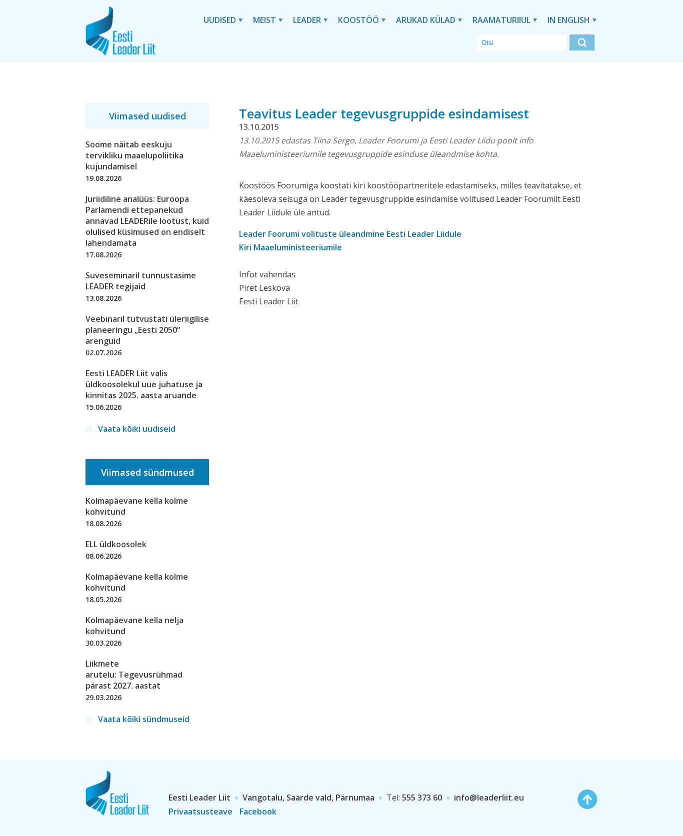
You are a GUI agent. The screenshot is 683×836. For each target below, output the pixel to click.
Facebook (258, 811)
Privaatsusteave (200, 811)
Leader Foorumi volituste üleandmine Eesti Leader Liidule (350, 233)
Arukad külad (426, 19)
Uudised (220, 19)
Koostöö (358, 19)
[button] (582, 42)
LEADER (307, 19)
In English (569, 19)
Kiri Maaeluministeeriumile (290, 247)
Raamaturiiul (501, 19)
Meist (264, 19)
